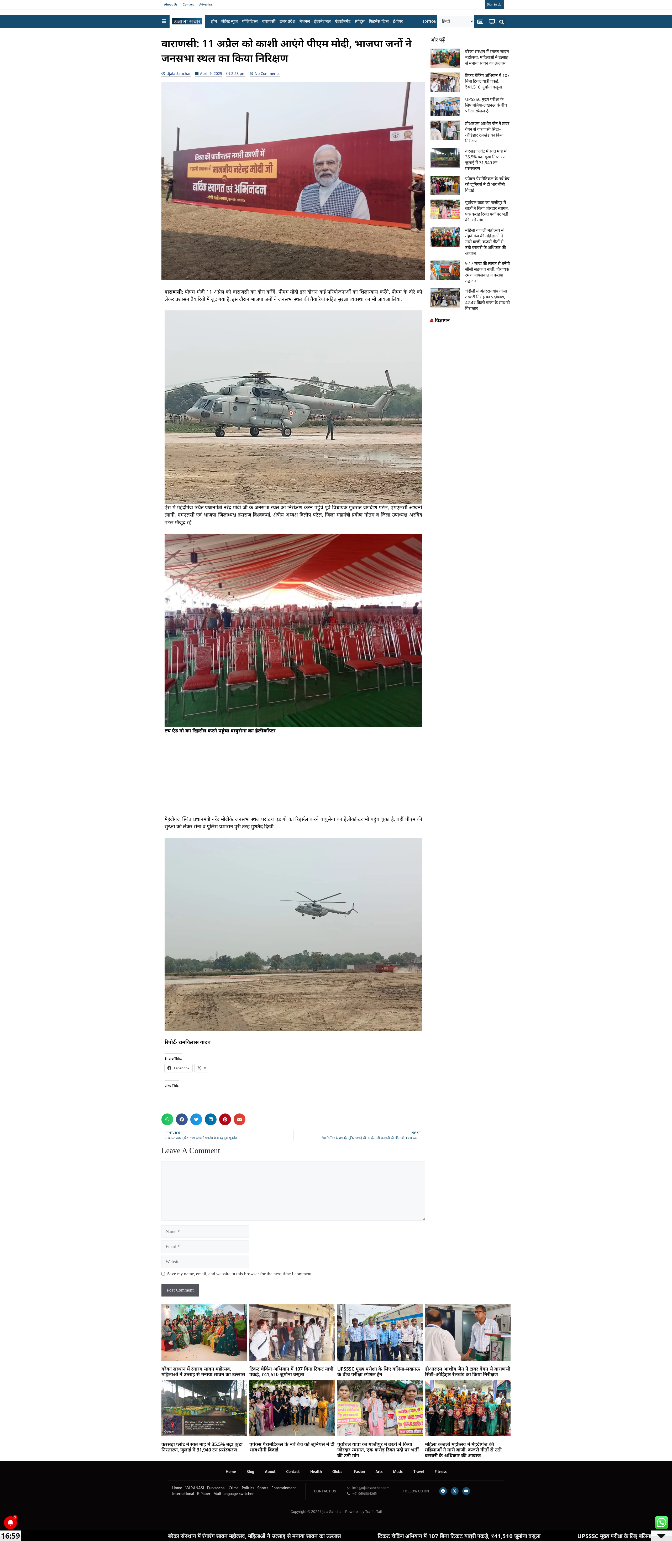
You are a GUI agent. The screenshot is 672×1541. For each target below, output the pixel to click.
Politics (248, 1488)
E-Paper (203, 1494)
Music (398, 1472)
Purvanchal (216, 1488)
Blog (250, 1472)
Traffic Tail (373, 1511)
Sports (262, 1488)
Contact (188, 4)
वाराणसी (268, 21)
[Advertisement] (293, 778)
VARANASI (194, 1488)
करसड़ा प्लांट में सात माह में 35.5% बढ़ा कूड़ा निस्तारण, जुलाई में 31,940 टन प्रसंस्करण (486, 159)
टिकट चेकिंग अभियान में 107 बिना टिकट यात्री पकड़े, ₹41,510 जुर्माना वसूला (487, 81)
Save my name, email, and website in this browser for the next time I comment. (240, 1273)
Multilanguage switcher (233, 1494)
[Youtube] (466, 1491)
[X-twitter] (455, 1491)
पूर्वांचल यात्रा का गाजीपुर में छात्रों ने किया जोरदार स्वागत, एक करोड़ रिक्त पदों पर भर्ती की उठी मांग (487, 211)
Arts (378, 1472)
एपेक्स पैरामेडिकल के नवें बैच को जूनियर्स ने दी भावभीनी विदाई (487, 184)
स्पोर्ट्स (360, 21)
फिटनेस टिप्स (379, 21)
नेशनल (305, 21)
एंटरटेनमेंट (342, 21)
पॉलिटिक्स (250, 21)
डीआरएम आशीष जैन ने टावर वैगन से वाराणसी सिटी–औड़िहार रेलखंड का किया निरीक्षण (487, 132)
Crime (234, 1488)
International (183, 1494)
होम (214, 21)
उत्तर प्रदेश (287, 21)
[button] (501, 22)
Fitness (441, 1472)
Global (338, 1472)
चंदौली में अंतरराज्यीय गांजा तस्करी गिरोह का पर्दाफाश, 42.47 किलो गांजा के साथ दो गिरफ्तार (487, 299)
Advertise (206, 4)
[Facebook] (443, 1491)
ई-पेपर (398, 21)
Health (316, 1472)
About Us (170, 4)
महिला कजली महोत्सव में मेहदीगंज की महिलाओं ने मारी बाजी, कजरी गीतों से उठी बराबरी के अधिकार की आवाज (485, 241)
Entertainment (283, 1488)
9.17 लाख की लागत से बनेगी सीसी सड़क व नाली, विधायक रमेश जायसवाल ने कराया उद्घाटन (487, 272)
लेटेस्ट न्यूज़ (229, 21)
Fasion (359, 1472)
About (270, 1472)
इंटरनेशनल (322, 21)
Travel (418, 1472)
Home (231, 1472)
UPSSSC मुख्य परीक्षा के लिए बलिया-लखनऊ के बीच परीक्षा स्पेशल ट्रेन (486, 105)
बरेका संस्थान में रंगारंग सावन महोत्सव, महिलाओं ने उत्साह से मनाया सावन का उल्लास (487, 57)
